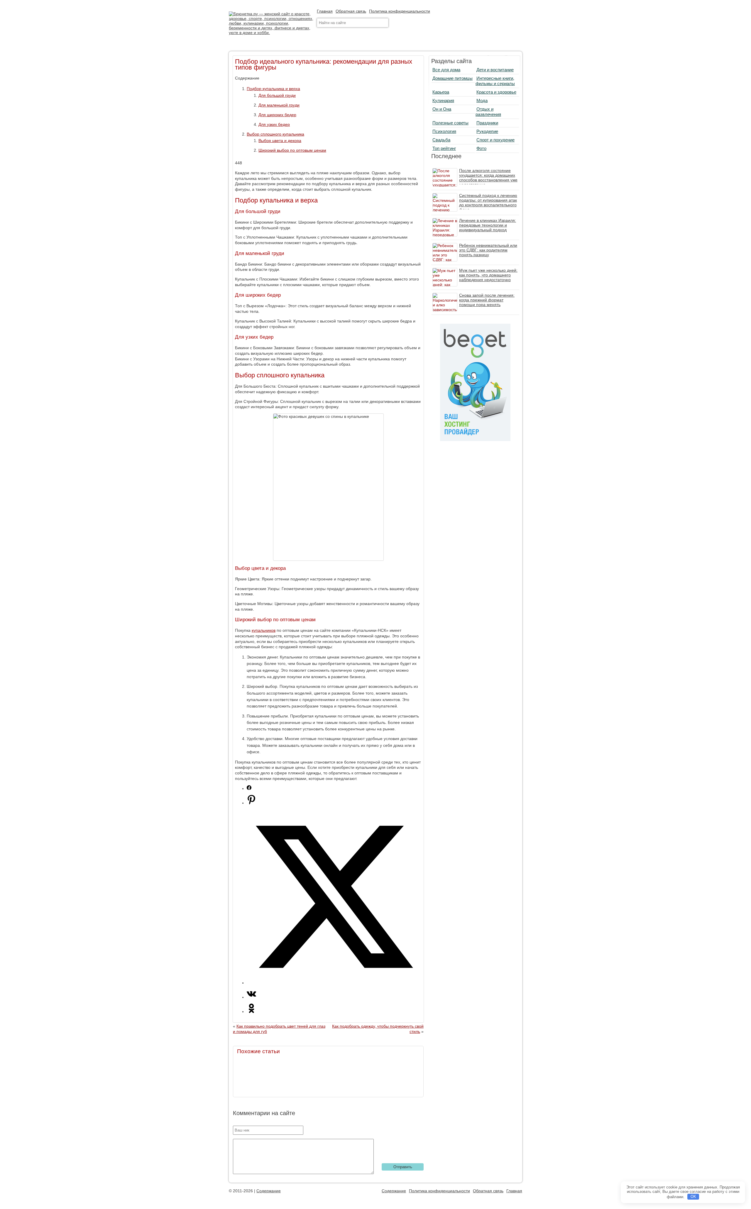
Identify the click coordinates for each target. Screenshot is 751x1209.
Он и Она (441, 109)
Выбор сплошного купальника (275, 134)
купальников (263, 630)
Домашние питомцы (452, 78)
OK (693, 1196)
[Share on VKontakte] (251, 997)
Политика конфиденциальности (399, 11)
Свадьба (441, 139)
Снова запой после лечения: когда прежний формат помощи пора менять (487, 300)
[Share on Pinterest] (251, 803)
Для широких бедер (277, 114)
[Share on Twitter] (334, 982)
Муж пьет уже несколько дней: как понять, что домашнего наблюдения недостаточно (488, 275)
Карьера (440, 92)
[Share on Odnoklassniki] (251, 1011)
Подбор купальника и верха (273, 88)
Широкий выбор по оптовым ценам (292, 150)
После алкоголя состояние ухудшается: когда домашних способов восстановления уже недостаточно (488, 177)
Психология (444, 131)
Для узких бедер (274, 124)
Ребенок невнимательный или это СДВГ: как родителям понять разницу (488, 250)
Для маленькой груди (279, 105)
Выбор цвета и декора (279, 140)
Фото (481, 148)
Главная (325, 11)
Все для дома (446, 69)
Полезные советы (450, 122)
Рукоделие (487, 131)
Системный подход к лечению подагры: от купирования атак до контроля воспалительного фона (488, 202)
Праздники (487, 122)
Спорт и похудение (495, 139)
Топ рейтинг (444, 148)
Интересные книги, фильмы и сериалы (495, 81)
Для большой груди (277, 95)
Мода (482, 100)
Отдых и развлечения (488, 112)
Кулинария (443, 100)
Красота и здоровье (496, 92)
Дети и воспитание (495, 69)
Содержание (268, 1190)
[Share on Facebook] (249, 788)
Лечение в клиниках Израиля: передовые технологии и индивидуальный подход (487, 225)
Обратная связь (351, 11)
